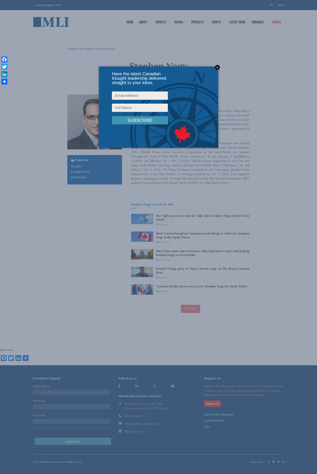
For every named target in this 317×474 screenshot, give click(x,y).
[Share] (4, 81)
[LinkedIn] (4, 74)
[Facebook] (4, 59)
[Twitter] (4, 67)
